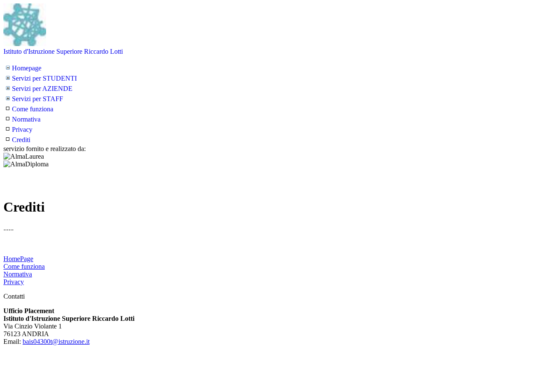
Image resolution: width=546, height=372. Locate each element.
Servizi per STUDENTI (44, 78)
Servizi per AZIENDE (42, 88)
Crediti (21, 139)
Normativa (26, 119)
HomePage (18, 258)
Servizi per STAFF (37, 98)
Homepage (26, 68)
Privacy (22, 129)
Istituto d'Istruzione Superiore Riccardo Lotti (63, 51)
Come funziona (32, 109)
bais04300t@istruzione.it (56, 341)
